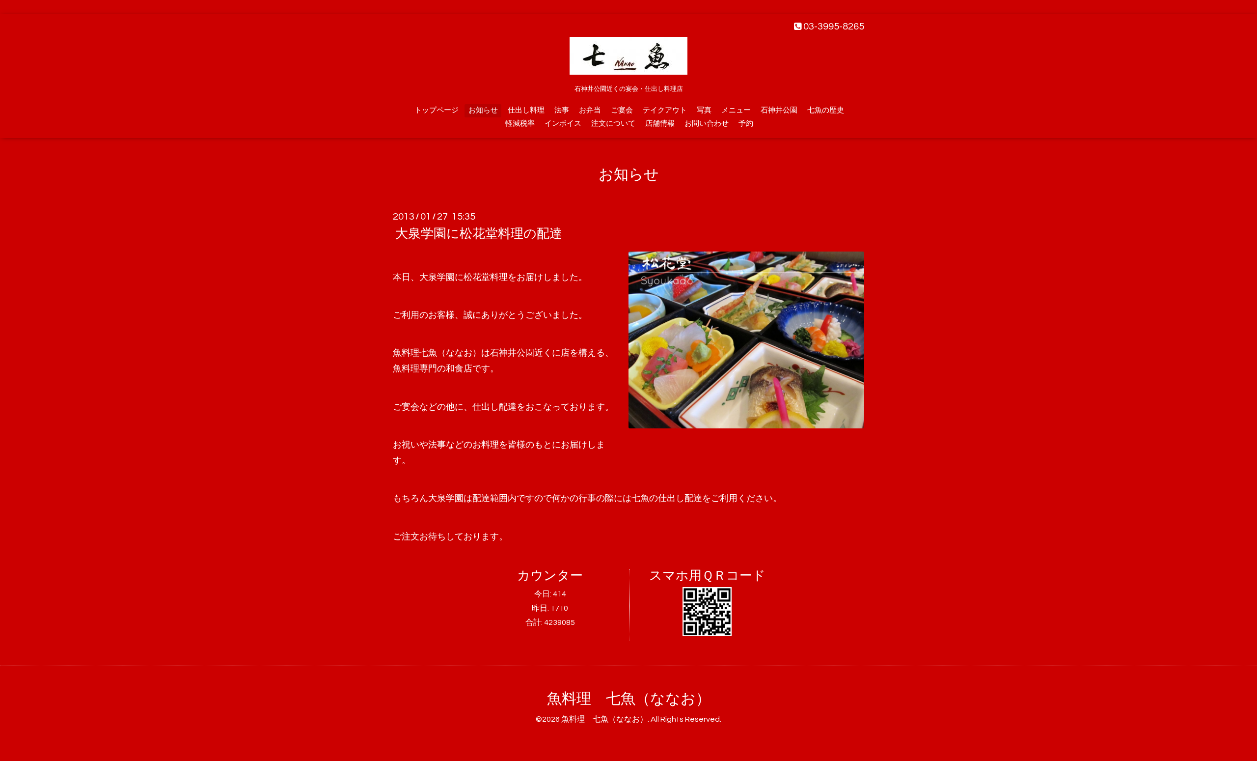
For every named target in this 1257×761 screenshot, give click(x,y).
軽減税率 (520, 123)
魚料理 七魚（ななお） (628, 698)
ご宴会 (622, 110)
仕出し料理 (526, 110)
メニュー (736, 110)
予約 (745, 123)
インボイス (563, 123)
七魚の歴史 (825, 110)
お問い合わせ (706, 123)
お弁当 (590, 110)
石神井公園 (779, 110)
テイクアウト (665, 110)
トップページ (436, 110)
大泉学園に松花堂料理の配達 (478, 233)
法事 (561, 110)
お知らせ (483, 110)
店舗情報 (660, 123)
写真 (704, 110)
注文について (613, 123)
